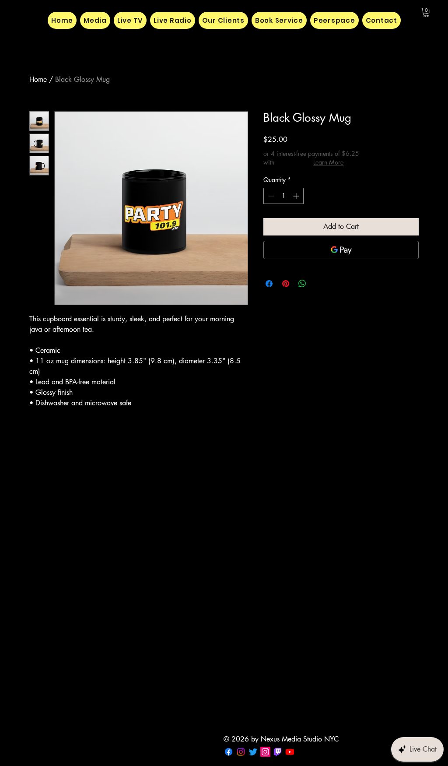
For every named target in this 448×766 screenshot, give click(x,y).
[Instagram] (241, 752)
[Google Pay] (341, 250)
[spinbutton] (283, 196)
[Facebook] (229, 752)
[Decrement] (270, 196)
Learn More (328, 162)
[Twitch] (278, 752)
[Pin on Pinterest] (285, 283)
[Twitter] (253, 752)
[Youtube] (290, 752)
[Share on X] (319, 283)
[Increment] (296, 196)
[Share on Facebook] (269, 283)
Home (38, 79)
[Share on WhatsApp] (302, 283)
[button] (426, 12)
